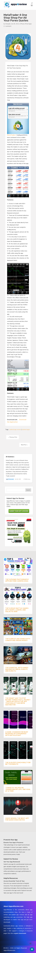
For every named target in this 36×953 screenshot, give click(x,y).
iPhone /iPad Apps (26, 24)
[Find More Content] (32, 949)
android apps (26, 429)
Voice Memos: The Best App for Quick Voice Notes (17, 819)
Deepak (7, 24)
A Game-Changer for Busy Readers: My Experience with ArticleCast (16, 733)
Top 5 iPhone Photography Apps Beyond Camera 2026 (17, 580)
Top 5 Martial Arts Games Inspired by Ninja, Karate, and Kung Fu (16, 669)
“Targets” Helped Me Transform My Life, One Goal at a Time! (18, 789)
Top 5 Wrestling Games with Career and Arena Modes (17, 639)
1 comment (7, 26)
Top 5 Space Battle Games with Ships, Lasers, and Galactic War (16, 610)
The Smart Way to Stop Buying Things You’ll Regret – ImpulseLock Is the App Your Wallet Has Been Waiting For (17, 701)
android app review (15, 429)
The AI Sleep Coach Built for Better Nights (17, 763)
